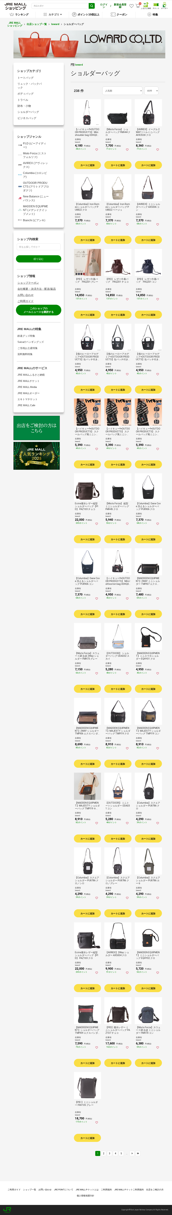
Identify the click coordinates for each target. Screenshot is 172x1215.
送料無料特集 (25, 354)
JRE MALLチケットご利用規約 (129, 1189)
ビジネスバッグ (26, 118)
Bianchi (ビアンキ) (34, 220)
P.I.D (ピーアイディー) (34, 145)
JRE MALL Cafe (26, 405)
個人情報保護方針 (85, 1195)
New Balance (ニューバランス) (36, 198)
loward (55, 24)
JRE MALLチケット (28, 381)
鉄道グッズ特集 (26, 335)
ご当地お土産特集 (27, 348)
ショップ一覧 (29, 1189)
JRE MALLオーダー (28, 393)
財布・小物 (24, 105)
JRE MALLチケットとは (87, 1189)
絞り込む (39, 258)
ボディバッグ (25, 93)
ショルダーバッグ (28, 112)
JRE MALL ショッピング (14, 24)
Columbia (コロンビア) (35, 175)
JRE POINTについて (63, 1189)
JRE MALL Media (27, 387)
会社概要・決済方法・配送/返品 (36, 288)
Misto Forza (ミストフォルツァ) (35, 155)
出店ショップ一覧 (37, 24)
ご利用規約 (106, 1189)
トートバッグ (25, 77)
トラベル (22, 99)
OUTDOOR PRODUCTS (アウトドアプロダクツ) (36, 186)
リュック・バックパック (29, 85)
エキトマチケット (27, 399)
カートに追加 (87, 165)
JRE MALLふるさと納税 (31, 374)
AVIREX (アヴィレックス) (35, 165)
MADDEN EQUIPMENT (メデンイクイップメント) (35, 210)
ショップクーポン (28, 282)
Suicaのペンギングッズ (30, 341)
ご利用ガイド (25, 301)
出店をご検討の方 (155, 1189)
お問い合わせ (25, 295)
